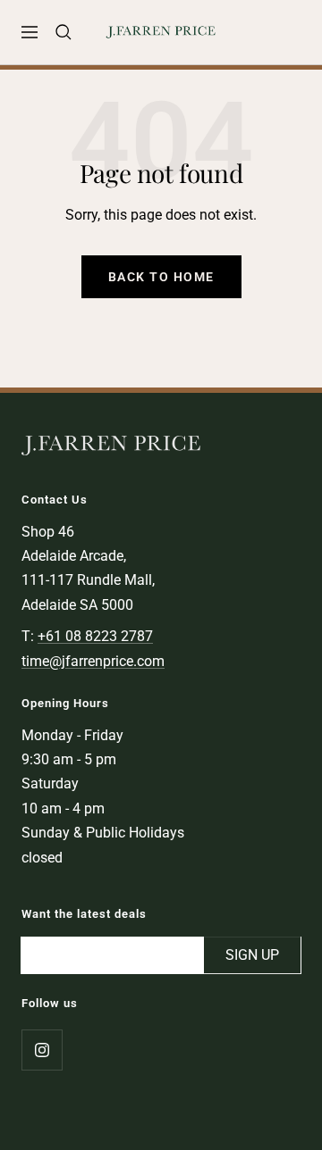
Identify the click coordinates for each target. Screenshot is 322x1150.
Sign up (252, 954)
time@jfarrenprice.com (93, 661)
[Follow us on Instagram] (41, 1049)
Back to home (161, 277)
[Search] (63, 32)
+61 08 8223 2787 (95, 636)
